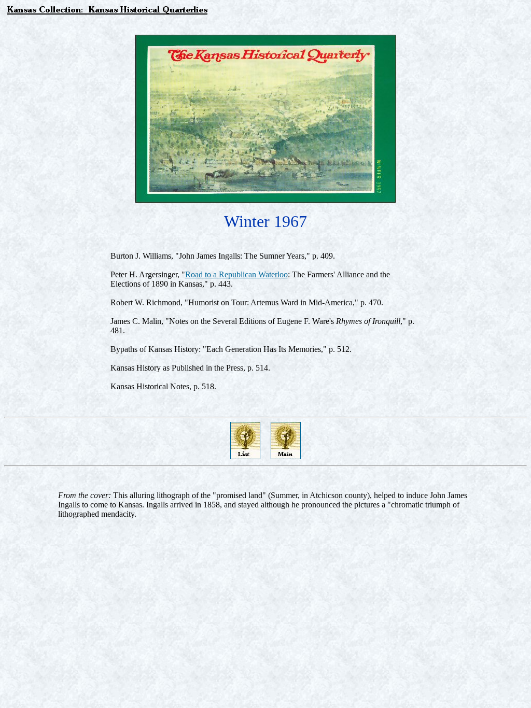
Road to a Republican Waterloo (236, 274)
